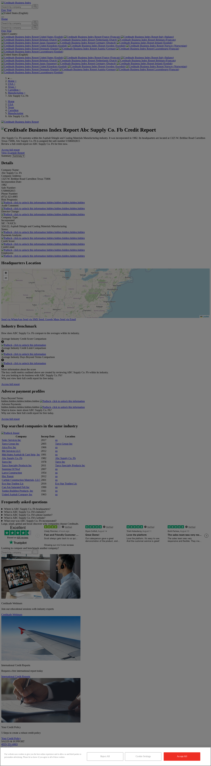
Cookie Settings (143, 756)
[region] (105, 756)
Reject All (105, 756)
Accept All (182, 756)
